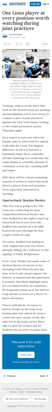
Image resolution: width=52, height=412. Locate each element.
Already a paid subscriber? (26, 362)
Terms (21, 391)
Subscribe (35, 4)
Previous (11, 376)
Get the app (40, 398)
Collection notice (34, 391)
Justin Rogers (15, 35)
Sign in (46, 4)
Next (42, 376)
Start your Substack (18, 398)
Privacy (13, 391)
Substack (11, 406)
